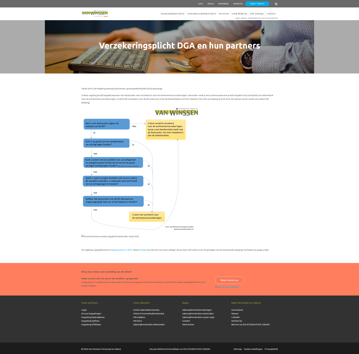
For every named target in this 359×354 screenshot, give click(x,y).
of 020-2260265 (262, 324)
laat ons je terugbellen (228, 287)
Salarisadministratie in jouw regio (198, 317)
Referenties (188, 324)
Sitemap (238, 349)
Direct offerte (257, 4)
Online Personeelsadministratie (148, 313)
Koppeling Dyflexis (90, 321)
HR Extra (137, 321)
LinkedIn (235, 317)
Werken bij (236, 321)
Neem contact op (229, 280)
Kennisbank (223, 4)
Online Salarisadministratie (146, 310)
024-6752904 (189, 349)
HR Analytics (139, 317)
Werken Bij (238, 4)
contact (143, 250)
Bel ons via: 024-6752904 (243, 324)
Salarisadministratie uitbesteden (149, 324)
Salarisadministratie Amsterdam (198, 313)
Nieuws (211, 4)
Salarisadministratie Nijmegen (197, 310)
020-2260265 (204, 349)
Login (200, 4)
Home (237, 18)
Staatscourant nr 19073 (121, 250)
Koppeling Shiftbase (91, 324)
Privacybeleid (271, 349)
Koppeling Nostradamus (93, 317)
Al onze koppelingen (91, 313)
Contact (186, 321)
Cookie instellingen (253, 349)
